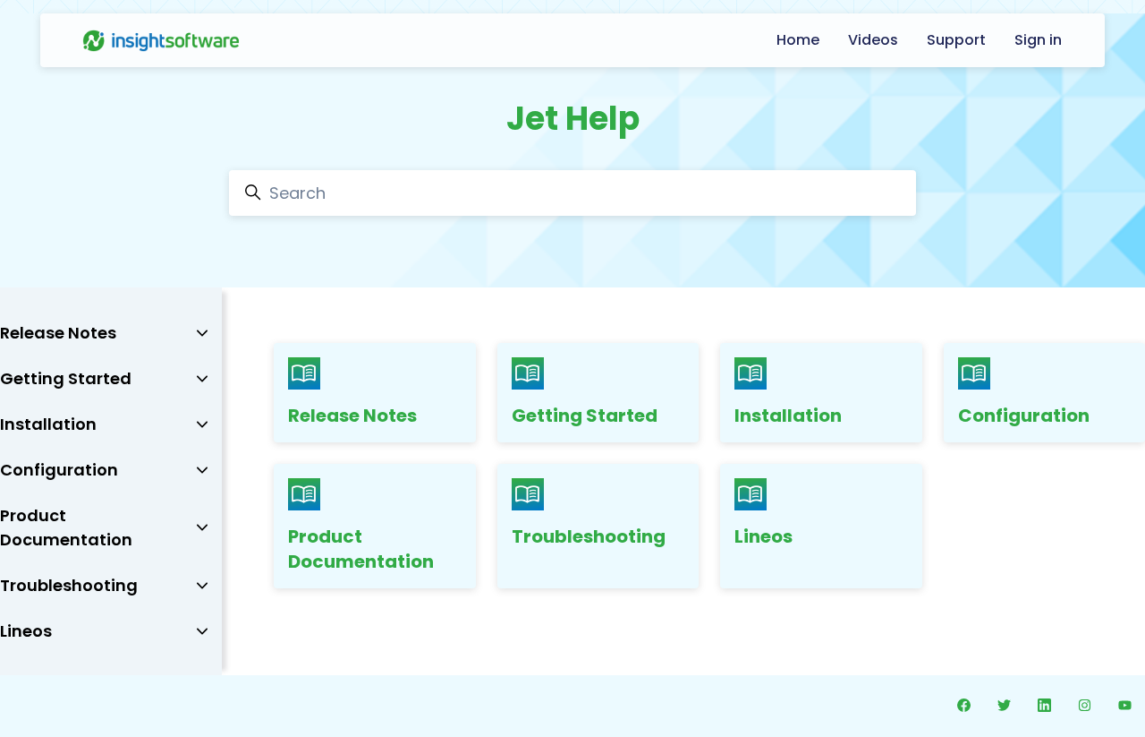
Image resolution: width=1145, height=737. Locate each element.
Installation (788, 415)
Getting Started (584, 415)
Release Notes (352, 415)
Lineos (763, 536)
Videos (873, 40)
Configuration (1024, 415)
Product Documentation (361, 549)
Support (956, 40)
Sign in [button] (1038, 40)
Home (797, 40)
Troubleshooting (589, 536)
